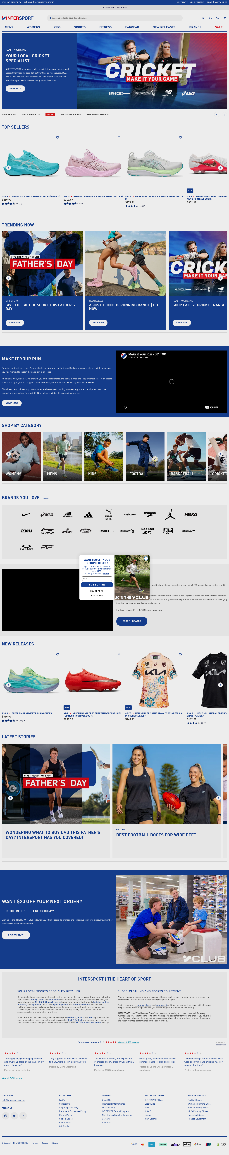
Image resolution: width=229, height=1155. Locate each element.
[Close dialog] (146, 558)
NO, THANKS (97, 591)
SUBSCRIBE (97, 584)
